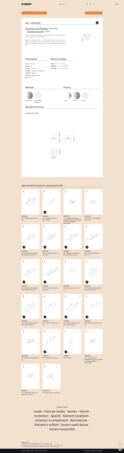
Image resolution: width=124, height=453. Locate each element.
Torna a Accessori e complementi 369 (34, 13)
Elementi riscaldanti (76, 416)
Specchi (56, 416)
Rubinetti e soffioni (47, 424)
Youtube (40, 450)
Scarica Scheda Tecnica (93, 13)
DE (117, 4)
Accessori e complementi (36, 28)
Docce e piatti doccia (75, 424)
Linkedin (36, 450)
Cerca (63, 4)
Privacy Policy (45, 446)
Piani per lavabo (55, 411)
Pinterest (32, 450)
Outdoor (34, 73)
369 (31, 66)
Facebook (28, 450)
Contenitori (41, 416)
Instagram (23, 450)
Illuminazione (79, 420)
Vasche (84, 411)
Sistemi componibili (62, 429)
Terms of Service (53, 446)
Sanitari (72, 411)
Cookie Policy (93, 450)
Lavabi (38, 411)
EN (115, 4)
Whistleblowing (100, 450)
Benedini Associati (35, 31)
